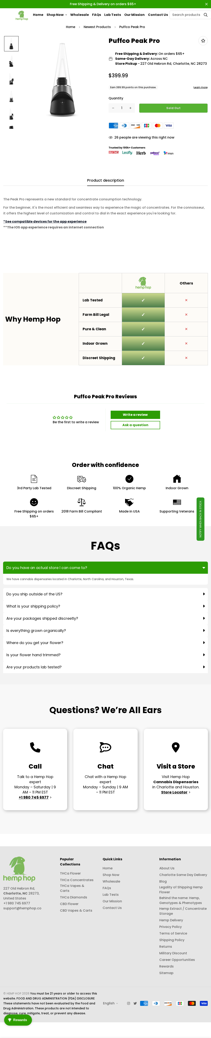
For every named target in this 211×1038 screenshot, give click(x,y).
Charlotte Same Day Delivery (183, 874)
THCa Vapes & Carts (72, 888)
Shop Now (55, 14)
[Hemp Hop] (22, 15)
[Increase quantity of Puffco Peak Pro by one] (130, 108)
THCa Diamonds (73, 897)
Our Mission (134, 14)
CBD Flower (69, 904)
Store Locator (174, 792)
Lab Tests (112, 14)
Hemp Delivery (171, 920)
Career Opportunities (177, 959)
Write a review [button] (135, 414)
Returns (165, 946)
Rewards (166, 966)
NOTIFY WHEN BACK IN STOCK (200, 519)
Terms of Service (173, 933)
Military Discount (173, 953)
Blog (163, 881)
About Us (167, 868)
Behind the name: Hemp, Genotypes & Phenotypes (180, 900)
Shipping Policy (171, 940)
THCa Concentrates (77, 880)
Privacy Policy (170, 926)
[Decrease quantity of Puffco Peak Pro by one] (113, 108)
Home (38, 14)
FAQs (96, 14)
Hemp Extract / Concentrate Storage (183, 911)
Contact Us (158, 14)
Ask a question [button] (135, 425)
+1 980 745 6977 (34, 797)
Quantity (116, 98)
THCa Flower (70, 873)
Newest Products (97, 27)
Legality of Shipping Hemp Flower (181, 890)
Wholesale (79, 14)
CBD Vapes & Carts (76, 910)
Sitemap (166, 973)
